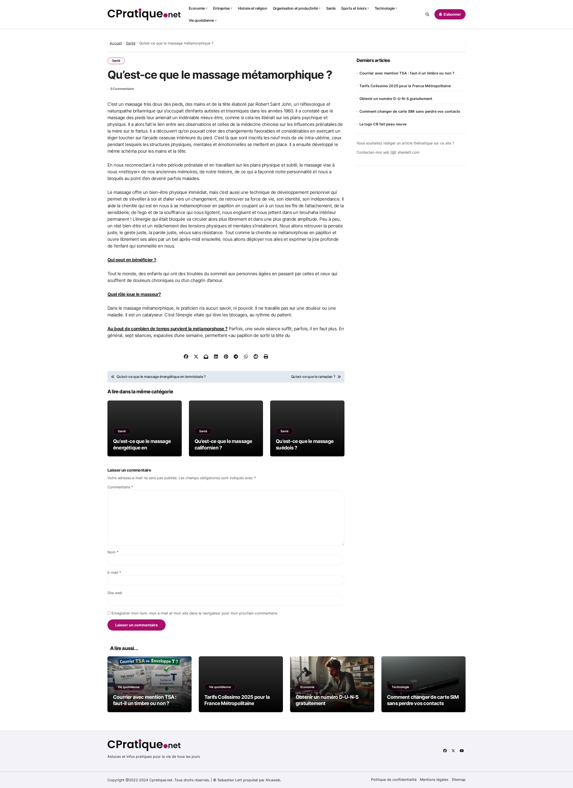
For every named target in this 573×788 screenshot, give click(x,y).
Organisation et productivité (295, 8)
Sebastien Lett (230, 780)
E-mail (114, 572)
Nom (112, 552)
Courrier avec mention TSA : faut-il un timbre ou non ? (407, 73)
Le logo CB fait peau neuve (382, 124)
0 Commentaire (122, 89)
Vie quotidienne (201, 20)
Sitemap (459, 779)
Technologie (385, 8)
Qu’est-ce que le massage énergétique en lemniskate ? (142, 447)
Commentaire (120, 487)
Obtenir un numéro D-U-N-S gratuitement (395, 98)
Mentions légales (434, 779)
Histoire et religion (252, 8)
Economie (197, 8)
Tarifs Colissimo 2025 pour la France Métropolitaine (405, 86)
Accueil (116, 43)
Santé (331, 8)
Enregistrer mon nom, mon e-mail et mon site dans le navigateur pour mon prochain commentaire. (194, 613)
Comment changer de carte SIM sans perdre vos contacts (409, 111)
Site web (114, 593)
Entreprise (221, 8)
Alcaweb (273, 780)
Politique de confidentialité (394, 779)
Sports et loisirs (353, 8)
